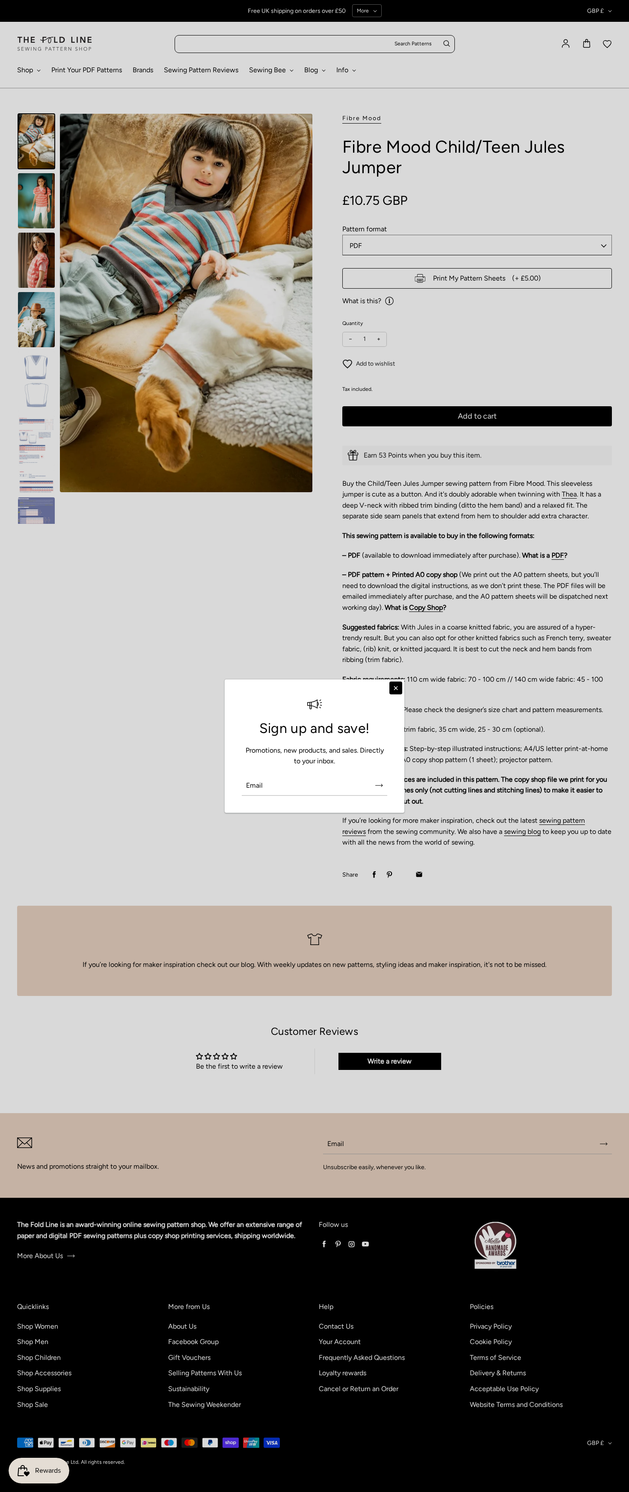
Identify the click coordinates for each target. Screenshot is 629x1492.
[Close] (395, 687)
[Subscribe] (379, 785)
